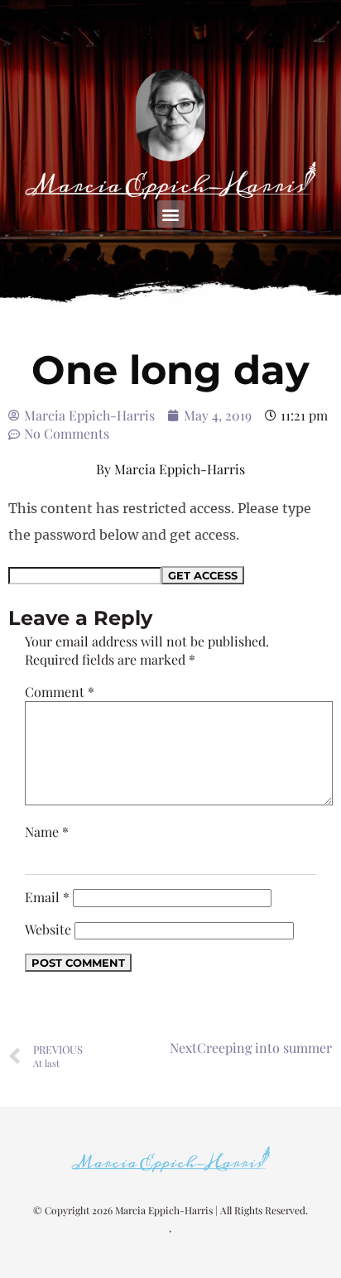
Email (47, 897)
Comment (59, 691)
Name (47, 831)
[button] (171, 214)
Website (48, 929)
